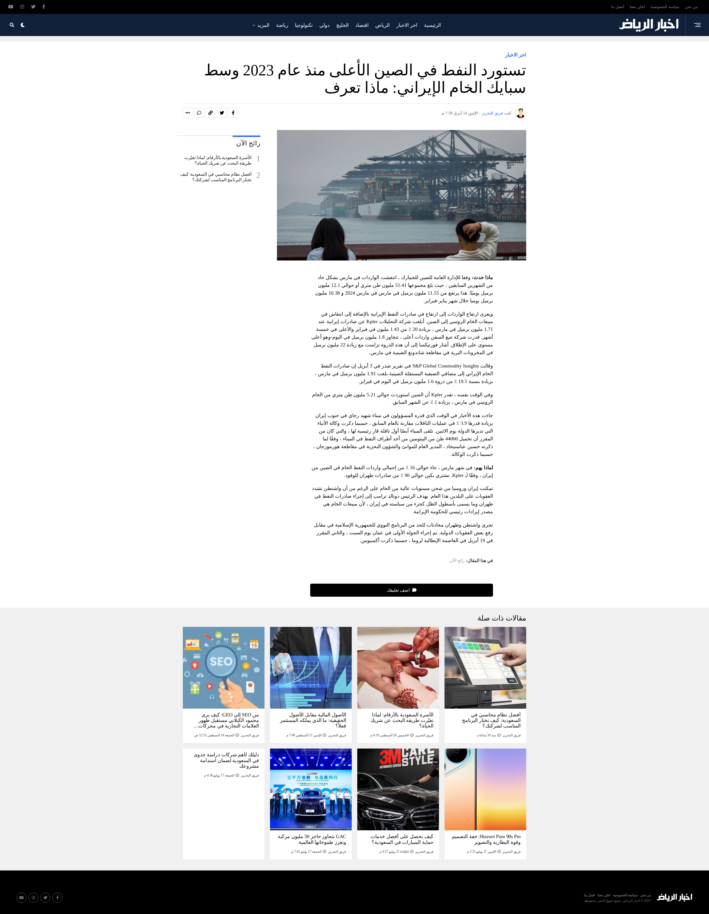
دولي (324, 25)
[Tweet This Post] (222, 113)
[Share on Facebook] (233, 113)
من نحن (691, 7)
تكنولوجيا (304, 25)
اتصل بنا (617, 7)
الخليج (342, 25)
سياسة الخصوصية (665, 7)
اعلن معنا (637, 7)
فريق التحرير (492, 113)
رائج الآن (457, 560)
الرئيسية (432, 25)
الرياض (382, 25)
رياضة (282, 25)
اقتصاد (362, 25)
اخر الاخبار (406, 25)
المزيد (263, 25)
